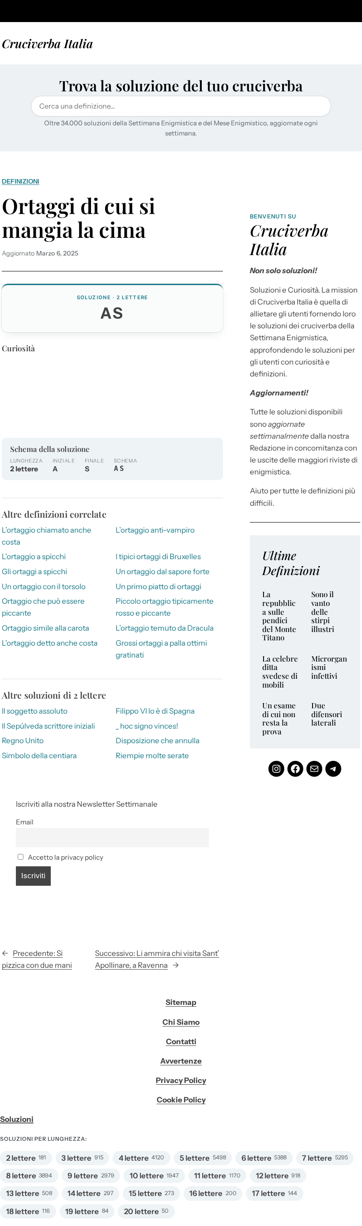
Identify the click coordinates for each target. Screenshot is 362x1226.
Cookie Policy (181, 1099)
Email (25, 822)
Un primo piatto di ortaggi (158, 586)
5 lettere (195, 1158)
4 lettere (134, 1158)
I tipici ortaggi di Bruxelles (158, 556)
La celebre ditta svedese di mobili (280, 671)
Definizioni (20, 181)
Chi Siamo (181, 1022)
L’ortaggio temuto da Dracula (165, 628)
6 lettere (256, 1158)
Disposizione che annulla (158, 740)
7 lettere (317, 1158)
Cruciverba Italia (47, 43)
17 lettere (268, 1193)
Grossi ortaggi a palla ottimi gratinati (161, 649)
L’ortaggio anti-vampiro (155, 530)
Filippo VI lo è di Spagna (155, 711)
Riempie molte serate (152, 755)
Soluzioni (17, 1119)
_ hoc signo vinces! (147, 726)
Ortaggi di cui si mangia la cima (78, 217)
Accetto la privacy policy (64, 857)
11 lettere (210, 1175)
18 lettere (22, 1211)
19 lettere (82, 1211)
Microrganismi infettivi (329, 667)
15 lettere (145, 1193)
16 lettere (205, 1193)
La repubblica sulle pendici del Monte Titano (279, 616)
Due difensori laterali (326, 714)
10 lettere (147, 1175)
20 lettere (141, 1211)
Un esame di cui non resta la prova (279, 718)
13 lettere (22, 1193)
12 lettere (272, 1175)
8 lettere (21, 1175)
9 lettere (83, 1175)
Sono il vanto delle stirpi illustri (322, 611)
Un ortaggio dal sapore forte (163, 571)
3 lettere (76, 1158)
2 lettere (21, 1158)
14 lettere (84, 1193)
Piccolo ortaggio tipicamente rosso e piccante (165, 607)
